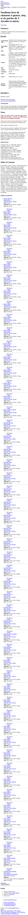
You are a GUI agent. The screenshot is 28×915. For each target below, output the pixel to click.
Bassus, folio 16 (8, 396)
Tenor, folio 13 (7, 805)
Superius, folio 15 (8, 607)
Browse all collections (9, 902)
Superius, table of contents (10, 634)
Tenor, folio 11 (7, 779)
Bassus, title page (8, 198)
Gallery (8, 210)
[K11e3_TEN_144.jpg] (10, 729)
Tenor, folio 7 (7, 726)
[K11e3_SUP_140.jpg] (10, 465)
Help (2, 5)
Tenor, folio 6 (7, 713)
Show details (7, 200)
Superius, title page (8, 422)
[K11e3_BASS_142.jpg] (10, 227)
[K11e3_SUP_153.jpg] (10, 636)
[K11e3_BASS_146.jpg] (10, 280)
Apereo (19, 910)
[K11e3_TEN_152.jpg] (10, 834)
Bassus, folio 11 (8, 330)
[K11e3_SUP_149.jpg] (10, 584)
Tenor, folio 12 (7, 792)
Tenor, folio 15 (7, 831)
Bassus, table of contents (10, 409)
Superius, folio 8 (8, 515)
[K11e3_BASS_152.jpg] (10, 359)
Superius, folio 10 (8, 541)
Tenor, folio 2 (7, 660)
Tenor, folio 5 (7, 700)
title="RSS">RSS (5, 910)
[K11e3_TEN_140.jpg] (10, 676)
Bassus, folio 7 (7, 277)
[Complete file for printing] (10, 874)
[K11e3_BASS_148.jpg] (10, 307)
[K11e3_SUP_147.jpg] (10, 557)
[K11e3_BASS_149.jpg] (10, 320)
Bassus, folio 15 (8, 383)
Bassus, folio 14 (8, 370)
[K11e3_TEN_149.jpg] (10, 795)
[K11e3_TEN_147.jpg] (10, 768)
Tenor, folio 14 (7, 818)
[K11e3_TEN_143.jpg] (10, 716)
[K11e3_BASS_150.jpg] (10, 333)
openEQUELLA (5, 2)
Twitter (11, 910)
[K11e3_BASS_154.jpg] (10, 386)
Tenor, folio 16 (7, 845)
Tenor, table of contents (9, 858)
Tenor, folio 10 (7, 766)
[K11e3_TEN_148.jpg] (10, 782)
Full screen (3, 883)
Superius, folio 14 (8, 594)
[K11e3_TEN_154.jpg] (10, 861)
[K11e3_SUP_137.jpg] (10, 425)
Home (2, 909)
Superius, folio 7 (8, 502)
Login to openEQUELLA (10, 899)
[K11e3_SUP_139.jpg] (10, 452)
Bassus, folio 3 (7, 225)
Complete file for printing (10, 871)
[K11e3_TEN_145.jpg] (10, 742)
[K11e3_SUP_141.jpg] (10, 478)
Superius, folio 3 (8, 449)
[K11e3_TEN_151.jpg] (10, 821)
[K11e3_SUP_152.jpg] (10, 623)
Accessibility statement (9, 905)
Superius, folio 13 (8, 581)
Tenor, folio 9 (7, 752)
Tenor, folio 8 (7, 739)
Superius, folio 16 (8, 620)
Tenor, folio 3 (7, 673)
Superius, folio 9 (8, 528)
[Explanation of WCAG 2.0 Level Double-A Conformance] (14, 913)
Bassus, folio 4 (7, 238)
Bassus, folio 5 (7, 251)
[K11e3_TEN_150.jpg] (10, 808)
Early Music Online (5, 7)
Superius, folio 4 (8, 462)
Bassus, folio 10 (8, 317)
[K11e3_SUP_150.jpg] (10, 597)
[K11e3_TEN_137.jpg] (10, 650)
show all (11, 894)
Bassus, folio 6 (7, 264)
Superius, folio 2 (8, 436)
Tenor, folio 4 (7, 686)
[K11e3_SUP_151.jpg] (10, 610)
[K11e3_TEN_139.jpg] (10, 663)
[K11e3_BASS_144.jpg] (10, 254)
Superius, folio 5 (8, 475)
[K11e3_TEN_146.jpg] (10, 755)
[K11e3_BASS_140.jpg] (10, 201)
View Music (4, 25)
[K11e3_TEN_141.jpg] (10, 689)
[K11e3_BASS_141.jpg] (10, 214)
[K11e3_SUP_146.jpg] (10, 544)
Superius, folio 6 (8, 488)
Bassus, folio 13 (8, 357)
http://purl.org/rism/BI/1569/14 (8, 100)
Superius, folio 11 (8, 554)
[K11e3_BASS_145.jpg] (10, 267)
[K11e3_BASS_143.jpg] (10, 241)
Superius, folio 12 (8, 568)
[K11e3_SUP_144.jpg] (10, 518)
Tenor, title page (8, 647)
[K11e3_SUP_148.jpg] (10, 570)
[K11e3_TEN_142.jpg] (10, 702)
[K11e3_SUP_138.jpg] (10, 439)
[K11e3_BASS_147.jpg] (10, 293)
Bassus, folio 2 (7, 211)
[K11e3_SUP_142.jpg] (10, 491)
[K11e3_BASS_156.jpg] (10, 412)
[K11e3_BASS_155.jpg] (10, 399)
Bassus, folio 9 (7, 304)
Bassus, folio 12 (8, 343)
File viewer (9, 209)
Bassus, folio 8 (7, 291)
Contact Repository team (10, 904)
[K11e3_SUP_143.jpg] (10, 504)
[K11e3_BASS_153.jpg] (10, 373)
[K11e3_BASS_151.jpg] (10, 346)
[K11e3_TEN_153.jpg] (10, 847)
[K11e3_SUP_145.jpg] (10, 531)
